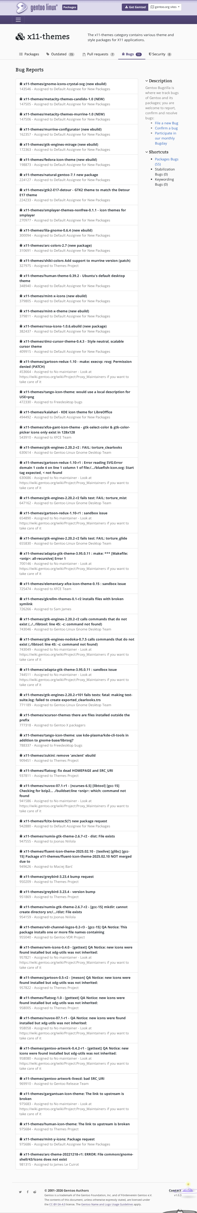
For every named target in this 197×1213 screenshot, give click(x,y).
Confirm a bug (166, 128)
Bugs (132, 54)
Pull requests (99, 54)
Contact (175, 1190)
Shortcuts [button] (158, 152)
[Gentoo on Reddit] (33, 1192)
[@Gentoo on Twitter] (19, 1192)
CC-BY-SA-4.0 (57, 1204)
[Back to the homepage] (36, 7)
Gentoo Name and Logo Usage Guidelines (107, 1204)
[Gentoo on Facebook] (26, 1192)
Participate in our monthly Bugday (165, 138)
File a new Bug (166, 123)
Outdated (61, 54)
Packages (31, 54)
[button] (135, 7)
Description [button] (160, 80)
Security (160, 54)
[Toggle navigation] (18, 19)
